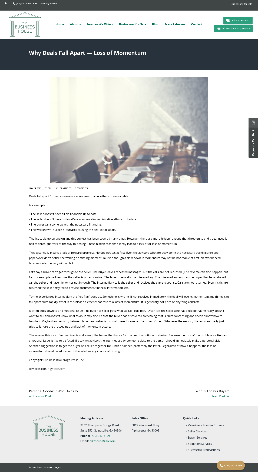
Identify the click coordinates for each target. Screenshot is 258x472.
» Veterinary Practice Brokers (205, 425)
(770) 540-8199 (23, 3)
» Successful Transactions (203, 450)
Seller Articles (63, 188)
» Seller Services (196, 431)
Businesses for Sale (241, 3)
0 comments (81, 188)
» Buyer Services (196, 437)
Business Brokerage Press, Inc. (63, 360)
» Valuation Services (199, 444)
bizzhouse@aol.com (47, 3)
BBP (50, 188)
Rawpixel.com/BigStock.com (47, 369)
